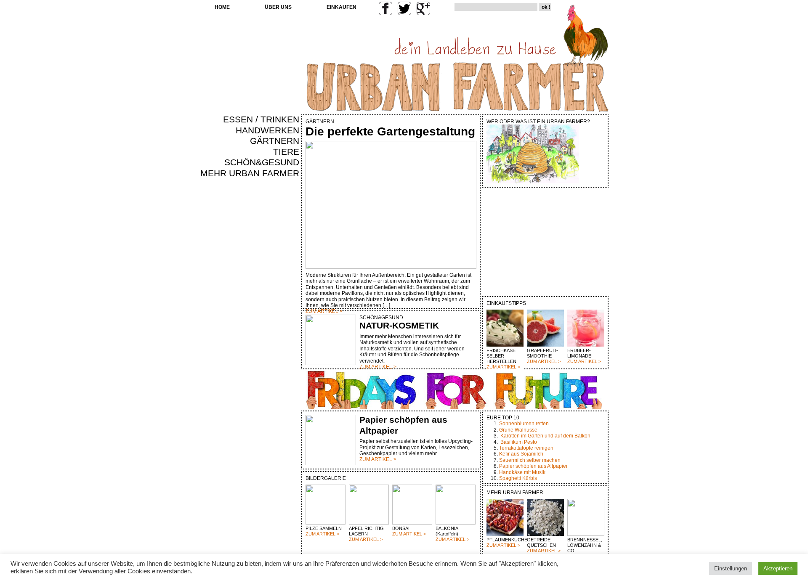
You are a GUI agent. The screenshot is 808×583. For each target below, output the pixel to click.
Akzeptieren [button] (777, 568)
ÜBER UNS (278, 7)
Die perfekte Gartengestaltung (390, 131)
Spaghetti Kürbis (518, 478)
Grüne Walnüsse (518, 430)
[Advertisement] (274, 322)
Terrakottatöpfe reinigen (526, 448)
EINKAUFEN (341, 7)
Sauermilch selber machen (530, 460)
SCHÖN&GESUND (261, 162)
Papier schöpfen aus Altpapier (533, 466)
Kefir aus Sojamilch (521, 454)
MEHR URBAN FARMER (249, 173)
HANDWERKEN (267, 130)
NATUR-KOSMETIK (399, 326)
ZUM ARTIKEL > (503, 366)
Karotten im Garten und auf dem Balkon (545, 436)
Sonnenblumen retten (524, 424)
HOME (222, 7)
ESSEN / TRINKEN (261, 119)
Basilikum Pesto (518, 442)
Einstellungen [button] (730, 568)
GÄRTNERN (274, 141)
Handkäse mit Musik (522, 472)
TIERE (286, 152)
